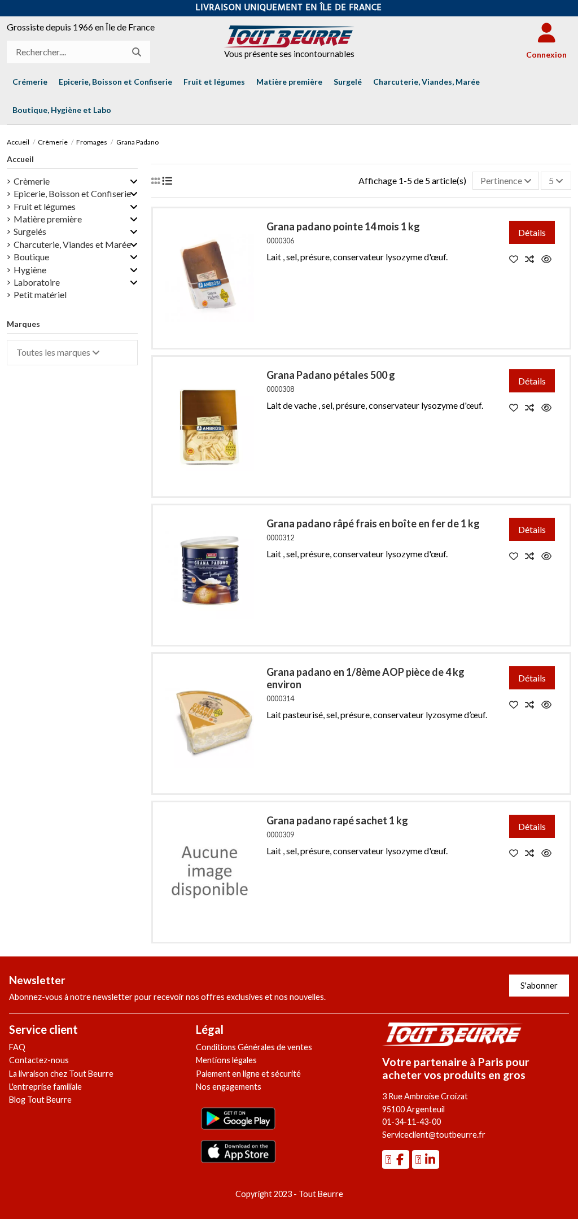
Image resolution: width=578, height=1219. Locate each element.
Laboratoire (37, 282)
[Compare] (533, 259)
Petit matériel (40, 294)
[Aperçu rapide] (549, 259)
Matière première (48, 218)
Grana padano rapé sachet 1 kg (337, 820)
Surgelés (30, 231)
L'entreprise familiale (45, 1086)
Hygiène (30, 269)
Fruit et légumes (45, 206)
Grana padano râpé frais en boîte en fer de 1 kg (373, 523)
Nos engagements (228, 1086)
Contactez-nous (39, 1060)
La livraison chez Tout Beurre (61, 1073)
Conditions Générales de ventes (254, 1047)
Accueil (20, 159)
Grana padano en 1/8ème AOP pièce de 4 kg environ (365, 678)
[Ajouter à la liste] (517, 259)
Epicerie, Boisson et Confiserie (72, 193)
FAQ (17, 1047)
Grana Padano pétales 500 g (330, 375)
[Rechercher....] (136, 52)
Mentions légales (226, 1060)
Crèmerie (32, 181)
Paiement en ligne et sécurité (248, 1073)
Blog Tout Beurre (40, 1099)
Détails (532, 232)
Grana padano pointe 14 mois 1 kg (343, 226)
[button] (62, 110)
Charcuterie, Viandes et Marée (72, 244)
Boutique (31, 256)
